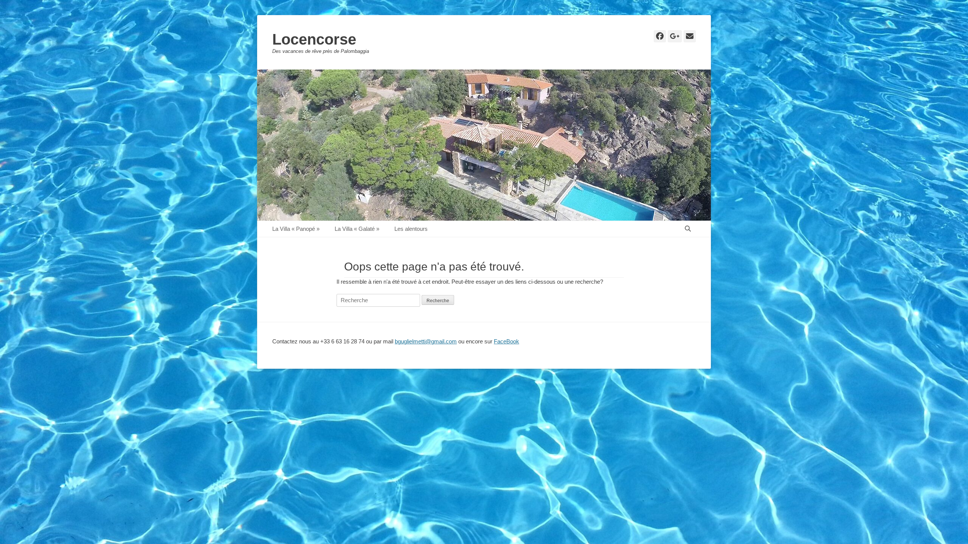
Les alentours (411, 229)
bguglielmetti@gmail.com (426, 341)
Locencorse (314, 39)
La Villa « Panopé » (296, 229)
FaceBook (506, 341)
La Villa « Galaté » (357, 229)
